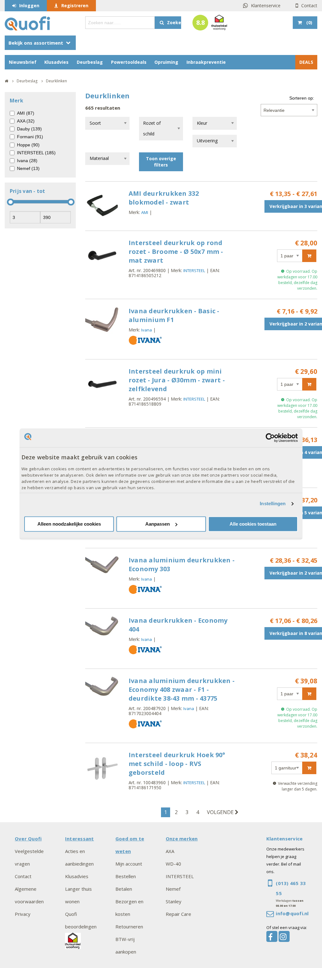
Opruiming (166, 62)
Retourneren (129, 926)
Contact (309, 5)
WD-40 (173, 864)
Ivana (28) (27, 160)
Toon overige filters (161, 162)
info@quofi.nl (292, 913)
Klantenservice (265, 5)
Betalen (123, 889)
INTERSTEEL (194, 270)
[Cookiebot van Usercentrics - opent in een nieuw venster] (270, 437)
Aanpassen (157, 524)
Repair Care (178, 914)
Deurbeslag (90, 62)
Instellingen (273, 503)
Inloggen (29, 5)
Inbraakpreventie (206, 62)
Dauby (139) (29, 128)
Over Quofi (28, 838)
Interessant (79, 838)
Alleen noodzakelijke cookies (69, 524)
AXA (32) (26, 120)
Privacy (23, 914)
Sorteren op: (301, 98)
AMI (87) (25, 113)
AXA (170, 851)
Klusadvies (56, 62)
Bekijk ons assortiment (35, 43)
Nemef (173, 889)
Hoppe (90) (28, 144)
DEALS (306, 62)
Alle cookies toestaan (253, 524)
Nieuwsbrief (22, 62)
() (309, 22)
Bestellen (125, 876)
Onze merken (182, 838)
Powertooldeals (129, 62)
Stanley (173, 901)
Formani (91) (30, 136)
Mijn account (128, 864)
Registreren (74, 5)
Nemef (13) (28, 168)
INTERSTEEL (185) (36, 152)
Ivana (146, 330)
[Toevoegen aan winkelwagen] (309, 255)
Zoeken (174, 22)
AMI (144, 212)
